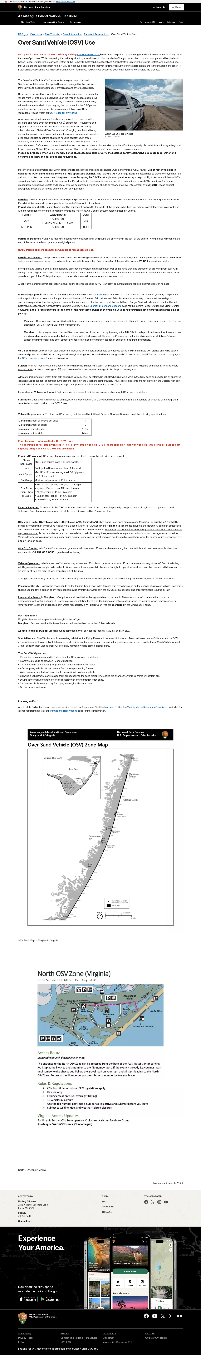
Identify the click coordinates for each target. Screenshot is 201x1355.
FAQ (106, 1201)
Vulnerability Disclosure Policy (119, 1342)
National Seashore (47, 16)
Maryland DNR (112, 707)
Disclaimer (108, 1337)
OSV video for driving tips (63, 112)
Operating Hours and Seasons (105, 305)
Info (140, 22)
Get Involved (76, 22)
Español (108, 1212)
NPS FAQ (65, 1342)
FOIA (21, 1342)
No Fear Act (109, 1333)
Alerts (149, 22)
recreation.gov (101, 294)
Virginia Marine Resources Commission (147, 707)
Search (160, 7)
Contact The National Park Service (78, 1337)
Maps (161, 22)
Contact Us (24, 1221)
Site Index (109, 1207)
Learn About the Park (52, 22)
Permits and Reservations (63, 710)
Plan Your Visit (28, 22)
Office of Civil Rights (156, 1337)
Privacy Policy (25, 1337)
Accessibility (24, 1333)
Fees (180, 22)
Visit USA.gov (90, 1348)
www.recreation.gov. (88, 54)
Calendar (171, 22)
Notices (64, 1333)
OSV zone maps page (33, 358)
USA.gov (150, 1333)
